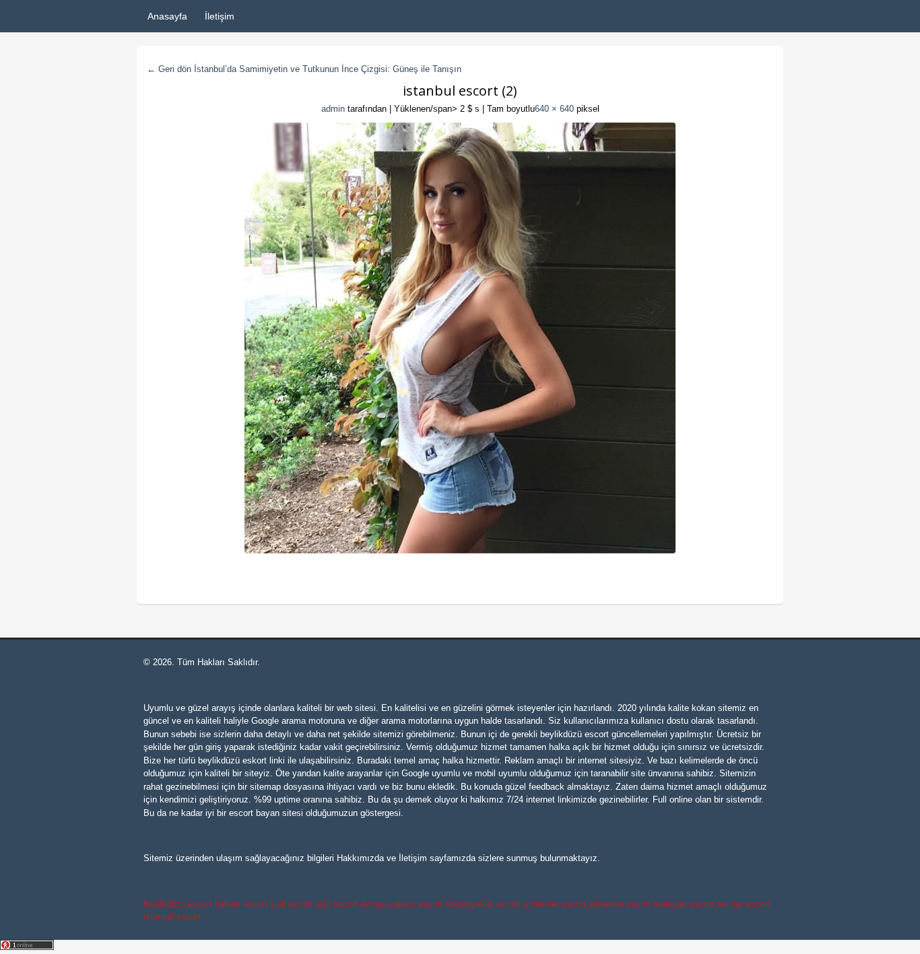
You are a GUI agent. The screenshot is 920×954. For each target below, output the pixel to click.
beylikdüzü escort (574, 734)
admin (333, 109)
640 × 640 (554, 109)
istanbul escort (172, 917)
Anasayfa (167, 16)
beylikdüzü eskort (232, 760)
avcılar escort (743, 904)
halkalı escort (241, 904)
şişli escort (291, 904)
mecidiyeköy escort (483, 904)
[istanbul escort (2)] (460, 338)
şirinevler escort (555, 904)
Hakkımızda (360, 858)
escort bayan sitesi (266, 813)
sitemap (265, 787)
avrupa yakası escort (401, 904)
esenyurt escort (683, 904)
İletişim (219, 16)
